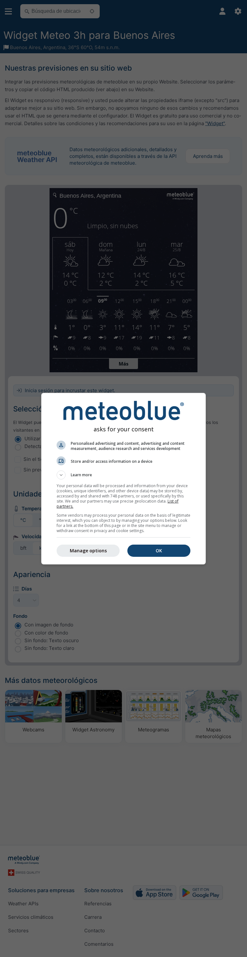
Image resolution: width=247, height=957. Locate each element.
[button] (123, 474)
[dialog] (123, 479)
